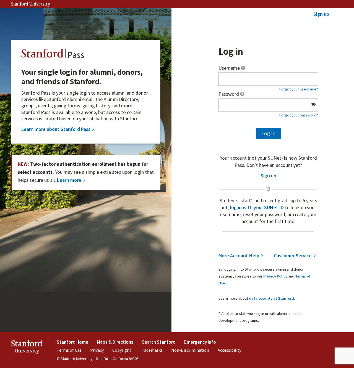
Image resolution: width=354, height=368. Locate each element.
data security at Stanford (271, 298)
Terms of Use (69, 350)
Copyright (121, 350)
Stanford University (30, 4)
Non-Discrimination (190, 350)
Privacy (97, 350)
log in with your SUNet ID (257, 207)
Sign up (321, 14)
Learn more (69, 180)
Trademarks (151, 350)
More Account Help (238, 256)
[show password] (313, 104)
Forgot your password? (298, 115)
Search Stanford (159, 342)
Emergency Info (200, 342)
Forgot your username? (298, 89)
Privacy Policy (275, 276)
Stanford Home (72, 342)
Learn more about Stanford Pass (55, 129)
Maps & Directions (115, 342)
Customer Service (293, 256)
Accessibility (229, 350)
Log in (268, 133)
